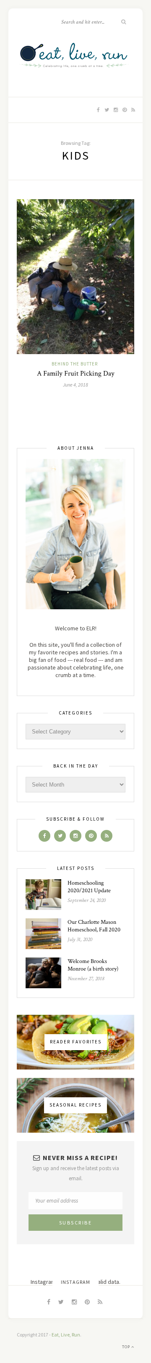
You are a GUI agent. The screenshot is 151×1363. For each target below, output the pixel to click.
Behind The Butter (75, 364)
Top (126, 1347)
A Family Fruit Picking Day (76, 373)
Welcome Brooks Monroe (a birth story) (93, 965)
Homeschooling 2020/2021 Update (89, 886)
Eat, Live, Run (66, 1334)
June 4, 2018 (75, 384)
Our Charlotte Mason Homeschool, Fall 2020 (94, 926)
